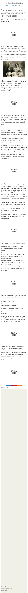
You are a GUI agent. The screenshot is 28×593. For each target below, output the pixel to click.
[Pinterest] (14, 385)
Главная (7, 5)
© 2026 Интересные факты (6, 584)
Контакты (2, 586)
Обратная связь (4, 590)
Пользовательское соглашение (10, 586)
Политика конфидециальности (6, 588)
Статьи (20, 5)
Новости (14, 5)
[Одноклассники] (19, 385)
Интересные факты (14, 3)
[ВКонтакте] (8, 385)
